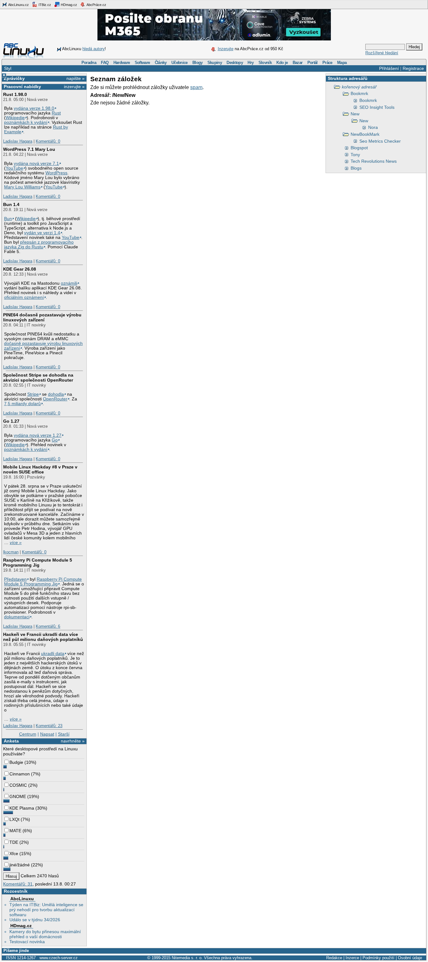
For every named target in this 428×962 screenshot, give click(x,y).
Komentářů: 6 (48, 626)
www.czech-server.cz (58, 957)
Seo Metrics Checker (380, 141)
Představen (15, 579)
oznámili (69, 283)
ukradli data (52, 653)
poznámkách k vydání (25, 122)
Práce (327, 62)
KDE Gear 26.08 (19, 269)
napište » (75, 78)
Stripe (33, 394)
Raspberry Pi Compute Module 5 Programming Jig (37, 563)
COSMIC (18, 785)
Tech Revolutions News (374, 161)
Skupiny (214, 62)
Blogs (356, 168)
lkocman (10, 552)
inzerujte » (74, 86)
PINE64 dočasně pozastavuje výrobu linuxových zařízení (42, 317)
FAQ (104, 62)
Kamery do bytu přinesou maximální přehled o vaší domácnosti (45, 934)
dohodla (56, 394)
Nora (373, 127)
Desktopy (235, 62)
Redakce (334, 957)
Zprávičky (14, 78)
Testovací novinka (27, 941)
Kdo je (282, 62)
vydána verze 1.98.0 (34, 108)
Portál (312, 62)
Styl (7, 68)
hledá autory (93, 48)
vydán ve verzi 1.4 (42, 232)
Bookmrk (359, 93)
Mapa (342, 62)
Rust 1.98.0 (15, 94)
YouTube (14, 168)
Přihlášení (389, 68)
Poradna (88, 62)
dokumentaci (16, 617)
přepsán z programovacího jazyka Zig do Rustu (39, 244)
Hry (250, 62)
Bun (8, 218)
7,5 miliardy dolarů (22, 403)
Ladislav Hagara (17, 141)
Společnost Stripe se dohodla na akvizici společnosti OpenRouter (38, 378)
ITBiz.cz (44, 5)
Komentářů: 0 (48, 141)
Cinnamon (19, 773)
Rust (56, 113)
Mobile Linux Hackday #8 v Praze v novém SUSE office (40, 469)
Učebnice (179, 62)
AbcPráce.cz (96, 5)
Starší (64, 734)
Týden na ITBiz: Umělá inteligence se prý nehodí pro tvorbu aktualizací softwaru (46, 909)
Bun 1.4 (11, 204)
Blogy (197, 62)
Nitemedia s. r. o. (187, 957)
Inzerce (352, 957)
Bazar (298, 62)
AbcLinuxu (22, 898)
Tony (355, 154)
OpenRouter (55, 399)
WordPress (56, 173)
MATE (15, 830)
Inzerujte (225, 48)
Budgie (16, 762)
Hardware (121, 62)
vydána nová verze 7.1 (36, 163)
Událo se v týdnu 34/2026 (34, 919)
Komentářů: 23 (49, 725)
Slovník (265, 62)
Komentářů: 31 (18, 883)
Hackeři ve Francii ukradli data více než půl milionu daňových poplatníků (43, 637)
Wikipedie (15, 117)
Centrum (27, 734)
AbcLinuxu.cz (18, 5)
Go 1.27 (11, 421)
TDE (13, 842)
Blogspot (359, 147)
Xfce (13, 853)
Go (55, 440)
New (355, 113)
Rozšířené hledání (381, 52)
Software (142, 62)
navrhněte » (73, 740)
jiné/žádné (19, 864)
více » (16, 542)
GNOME (17, 796)
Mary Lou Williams (22, 187)
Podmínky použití (378, 957)
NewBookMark (365, 134)
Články (161, 62)
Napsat (47, 734)
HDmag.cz (68, 5)
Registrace (413, 68)
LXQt (14, 819)
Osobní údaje (410, 957)
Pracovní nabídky (22, 86)
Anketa (11, 740)
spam (196, 87)
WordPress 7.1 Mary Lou (29, 149)
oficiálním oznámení (24, 297)
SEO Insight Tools (376, 107)
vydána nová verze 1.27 (37, 435)
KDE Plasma (21, 808)
